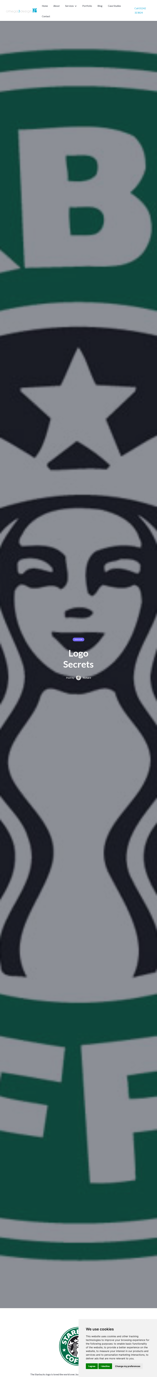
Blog (100, 5)
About (56, 5)
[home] (21, 10)
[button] (71, 6)
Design (78, 639)
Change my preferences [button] (127, 1366)
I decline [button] (105, 1366)
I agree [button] (91, 1366)
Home (45, 5)
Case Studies (114, 5)
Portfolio (87, 5)
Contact (46, 16)
